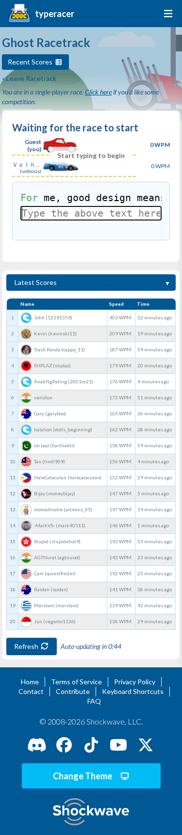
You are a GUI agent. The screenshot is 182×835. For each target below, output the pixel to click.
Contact (31, 691)
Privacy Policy (134, 681)
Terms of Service (76, 681)
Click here (98, 92)
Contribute (73, 691)
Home (30, 681)
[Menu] (166, 13)
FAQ (94, 701)
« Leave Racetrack (29, 78)
